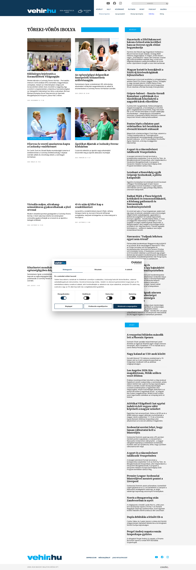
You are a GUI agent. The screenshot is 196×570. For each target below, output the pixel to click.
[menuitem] (99, 9)
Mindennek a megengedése (127, 306)
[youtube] (108, 3)
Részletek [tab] (98, 269)
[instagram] (120, 3)
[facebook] (114, 3)
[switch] (86, 298)
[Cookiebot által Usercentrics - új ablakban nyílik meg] (133, 262)
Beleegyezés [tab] (67, 269)
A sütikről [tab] (128, 269)
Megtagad (68, 306)
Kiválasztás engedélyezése (98, 306)
